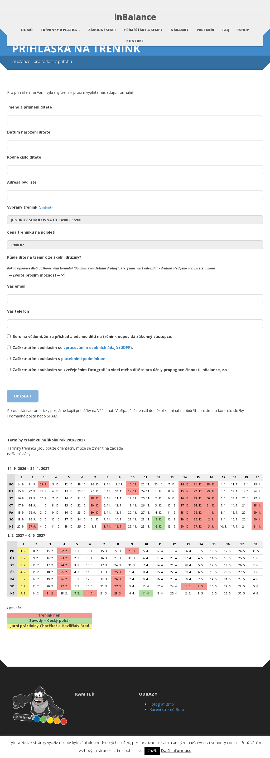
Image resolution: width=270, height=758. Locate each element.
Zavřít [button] (152, 750)
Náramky (180, 29)
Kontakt (135, 40)
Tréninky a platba (59, 29)
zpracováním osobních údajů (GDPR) (98, 347)
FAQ (225, 29)
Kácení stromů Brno (167, 709)
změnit (45, 207)
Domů (27, 29)
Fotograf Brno (162, 704)
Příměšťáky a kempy (143, 29)
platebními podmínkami (84, 358)
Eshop (243, 29)
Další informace (176, 750)
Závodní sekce (102, 29)
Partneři (205, 29)
